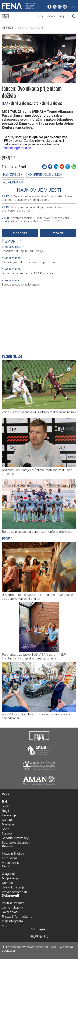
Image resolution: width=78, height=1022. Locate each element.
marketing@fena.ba (17, 148)
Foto (40, 16)
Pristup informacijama (17, 916)
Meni (5, 16)
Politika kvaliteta (13, 903)
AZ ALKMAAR (13, 182)
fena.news (20, 233)
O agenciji (9, 874)
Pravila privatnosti (14, 892)
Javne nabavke (12, 907)
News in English (13, 853)
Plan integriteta (12, 921)
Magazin (8, 824)
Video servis (10, 863)
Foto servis (9, 858)
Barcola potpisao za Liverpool (21, 284)
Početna (7, 167)
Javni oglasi (10, 912)
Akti (4, 926)
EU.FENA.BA (39, 937)
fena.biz (58, 233)
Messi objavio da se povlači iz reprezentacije (30, 262)
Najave (7, 833)
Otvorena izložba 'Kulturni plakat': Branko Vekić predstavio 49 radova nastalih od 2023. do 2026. (36, 219)
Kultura (7, 820)
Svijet (5, 806)
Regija (6, 811)
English (63, 16)
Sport (8, 28)
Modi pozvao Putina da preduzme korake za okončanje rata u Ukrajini (34, 208)
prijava (72, 7)
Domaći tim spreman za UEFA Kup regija (27, 273)
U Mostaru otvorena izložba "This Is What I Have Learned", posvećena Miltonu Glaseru (37, 198)
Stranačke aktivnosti (16, 842)
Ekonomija (9, 815)
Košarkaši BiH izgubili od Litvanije (23, 251)
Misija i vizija (10, 878)
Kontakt (7, 883)
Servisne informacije (16, 838)
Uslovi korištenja (13, 887)
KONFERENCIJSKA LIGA (44, 174)
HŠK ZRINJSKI (13, 174)
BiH (4, 801)
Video (51, 16)
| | (11, 241)
